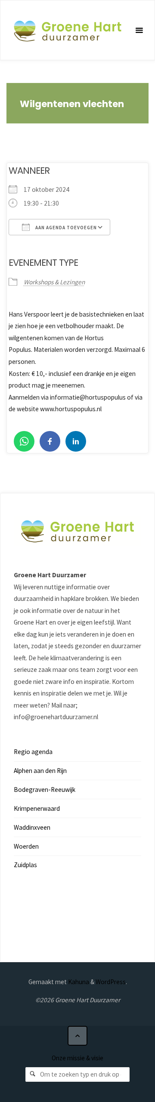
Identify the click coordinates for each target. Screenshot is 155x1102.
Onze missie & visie (77, 1058)
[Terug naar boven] (77, 1036)
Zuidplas (25, 865)
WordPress (111, 982)
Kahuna (78, 982)
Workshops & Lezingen (54, 282)
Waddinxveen (32, 827)
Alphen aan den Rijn (40, 770)
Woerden (26, 846)
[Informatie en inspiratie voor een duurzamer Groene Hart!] (67, 30)
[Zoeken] (32, 1074)
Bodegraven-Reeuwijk (44, 789)
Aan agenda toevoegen (65, 228)
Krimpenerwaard (37, 808)
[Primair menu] (139, 30)
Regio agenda (33, 752)
